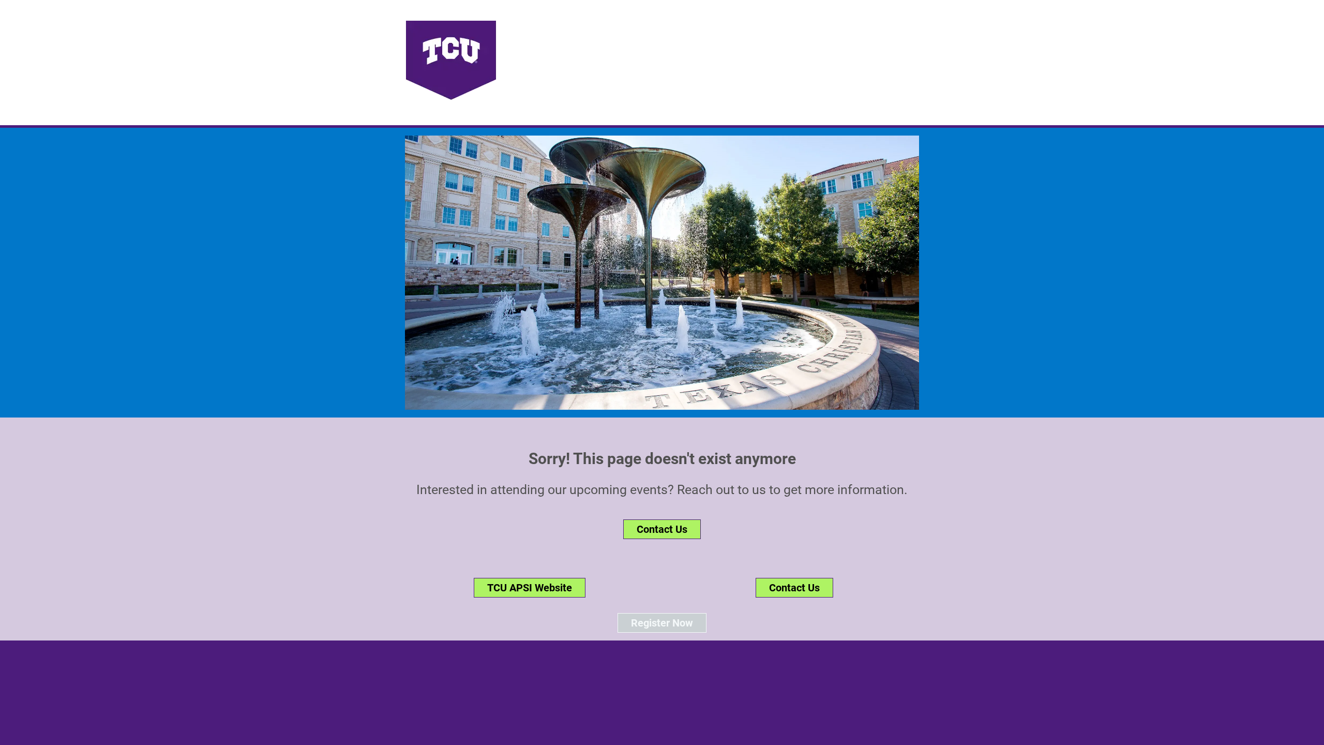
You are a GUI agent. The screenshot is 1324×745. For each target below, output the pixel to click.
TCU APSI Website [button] (529, 588)
